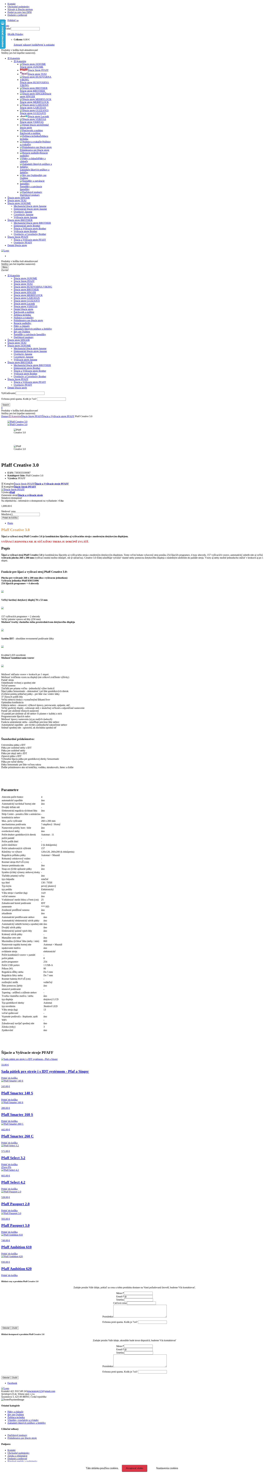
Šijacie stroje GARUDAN (27, 298)
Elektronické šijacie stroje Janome (30, 209)
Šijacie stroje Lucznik (24, 303)
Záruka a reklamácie (17, 1455)
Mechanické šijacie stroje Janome (30, 206)
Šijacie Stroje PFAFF (17, 237)
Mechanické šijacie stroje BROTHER (32, 223)
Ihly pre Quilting (22, 331)
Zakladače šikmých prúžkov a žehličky (33, 328)
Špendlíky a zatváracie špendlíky (30, 334)
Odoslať (6, 1328)
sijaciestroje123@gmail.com (41, 1391)
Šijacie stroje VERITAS (25, 306)
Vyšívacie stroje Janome (25, 217)
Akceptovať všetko (134, 1468)
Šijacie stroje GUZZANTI (27, 300)
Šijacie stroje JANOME (19, 203)
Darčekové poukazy (23, 337)
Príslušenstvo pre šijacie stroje (28, 320)
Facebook (12, 1383)
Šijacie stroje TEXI (16, 200)
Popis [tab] (10, 523)
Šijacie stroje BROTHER (20, 220)
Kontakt (11, 3)
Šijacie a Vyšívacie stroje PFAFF (30, 239)
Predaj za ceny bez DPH (19, 12)
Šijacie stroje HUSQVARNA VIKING (33, 286)
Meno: (120, 1293)
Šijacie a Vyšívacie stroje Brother (30, 228)
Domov (5, 416)
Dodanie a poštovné (17, 15)
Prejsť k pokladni (46, 44)
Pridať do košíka (9, 518)
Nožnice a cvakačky (24, 317)
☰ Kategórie (13, 58)
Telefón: (120, 1299)
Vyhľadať (6, 28)
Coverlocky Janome (23, 214)
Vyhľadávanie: (8, 393)
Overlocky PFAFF (23, 242)
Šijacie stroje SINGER (18, 197)
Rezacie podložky (22, 323)
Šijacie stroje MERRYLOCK (28, 295)
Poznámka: (107, 1316)
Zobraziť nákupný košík (26, 44)
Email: (120, 1296)
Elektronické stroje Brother (27, 225)
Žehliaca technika (22, 314)
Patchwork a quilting (24, 312)
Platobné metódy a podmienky (22, 1461)
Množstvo (6, 514)
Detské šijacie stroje (17, 245)
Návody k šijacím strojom (20, 9)
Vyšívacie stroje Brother (25, 231)
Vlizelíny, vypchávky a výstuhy (23, 1420)
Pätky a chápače (22, 326)
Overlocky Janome (23, 211)
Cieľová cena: (120, 1303)
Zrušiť (14, 1328)
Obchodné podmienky (18, 6)
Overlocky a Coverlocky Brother (30, 234)
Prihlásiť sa (13, 20)
